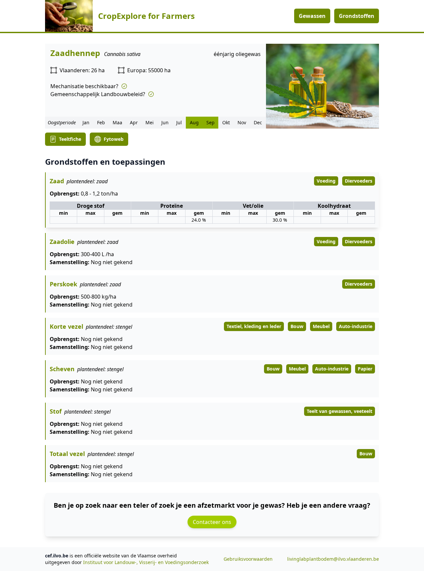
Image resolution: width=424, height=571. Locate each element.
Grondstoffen (356, 16)
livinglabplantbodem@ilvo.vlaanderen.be (333, 559)
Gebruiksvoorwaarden (248, 559)
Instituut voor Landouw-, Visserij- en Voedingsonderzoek (146, 562)
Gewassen (312, 16)
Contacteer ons (212, 522)
